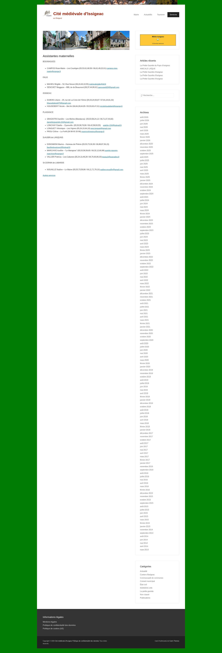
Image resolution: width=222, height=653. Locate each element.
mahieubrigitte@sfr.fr (97, 84)
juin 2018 (144, 417)
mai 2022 (144, 277)
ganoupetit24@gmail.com (108, 87)
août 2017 (144, 443)
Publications (145, 598)
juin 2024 (144, 204)
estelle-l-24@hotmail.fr (112, 125)
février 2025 (145, 177)
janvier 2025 (145, 180)
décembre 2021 (146, 293)
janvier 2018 (145, 430)
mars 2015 (144, 520)
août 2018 (144, 410)
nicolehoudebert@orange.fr (111, 106)
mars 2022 (144, 283)
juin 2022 (144, 274)
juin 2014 (144, 540)
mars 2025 (144, 174)
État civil (143, 585)
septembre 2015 (146, 503)
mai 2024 (144, 207)
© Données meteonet (158, 43)
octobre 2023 (145, 227)
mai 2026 (144, 127)
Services (173, 15)
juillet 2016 (144, 477)
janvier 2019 (145, 400)
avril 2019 (144, 393)
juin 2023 (144, 237)
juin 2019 (144, 387)
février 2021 (145, 323)
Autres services (49, 175)
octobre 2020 (145, 337)
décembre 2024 (146, 184)
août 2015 (144, 506)
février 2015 (145, 523)
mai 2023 (144, 240)
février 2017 (145, 460)
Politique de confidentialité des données (59, 625)
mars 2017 (144, 457)
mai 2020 (144, 353)
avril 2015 (144, 516)
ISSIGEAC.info (146, 588)
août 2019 (144, 380)
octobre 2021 (145, 300)
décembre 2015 (146, 493)
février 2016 (145, 490)
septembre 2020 (146, 340)
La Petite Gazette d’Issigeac (151, 72)
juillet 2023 (144, 234)
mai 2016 (144, 480)
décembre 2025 (146, 144)
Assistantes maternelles (58, 56)
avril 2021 (144, 317)
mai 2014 (144, 543)
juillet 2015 (144, 510)
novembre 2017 (146, 437)
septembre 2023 (146, 230)
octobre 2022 (145, 264)
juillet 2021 (144, 307)
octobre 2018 (145, 407)
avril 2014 (144, 546)
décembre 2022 (146, 257)
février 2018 (145, 427)
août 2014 (144, 536)
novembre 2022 (146, 260)
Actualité (143, 571)
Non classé (144, 595)
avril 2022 (144, 280)
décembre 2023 (146, 220)
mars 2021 (144, 320)
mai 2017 (144, 450)
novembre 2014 (146, 530)
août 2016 (144, 473)
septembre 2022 (146, 267)
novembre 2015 (146, 496)
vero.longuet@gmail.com (101, 128)
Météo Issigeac (158, 37)
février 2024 (145, 214)
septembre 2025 (146, 154)
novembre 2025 (146, 147)
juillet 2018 (144, 413)
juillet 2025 (144, 160)
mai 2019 (144, 390)
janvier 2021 (145, 327)
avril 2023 (144, 244)
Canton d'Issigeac (147, 575)
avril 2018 (144, 420)
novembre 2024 (146, 187)
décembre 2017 (146, 433)
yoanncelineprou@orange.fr (92, 132)
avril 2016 (144, 483)
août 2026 (144, 117)
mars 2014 (144, 550)
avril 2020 (144, 357)
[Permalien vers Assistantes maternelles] (86, 40)
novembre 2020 (146, 333)
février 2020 (145, 363)
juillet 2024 (144, 200)
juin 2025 (144, 164)
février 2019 (145, 397)
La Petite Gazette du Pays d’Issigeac (155, 65)
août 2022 (144, 270)
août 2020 (144, 343)
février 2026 (145, 137)
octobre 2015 (145, 500)
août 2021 (144, 303)
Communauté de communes (151, 578)
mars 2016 (144, 486)
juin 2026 (144, 124)
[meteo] (158, 40)
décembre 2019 (146, 370)
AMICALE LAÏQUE (148, 69)
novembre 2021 (146, 297)
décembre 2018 (146, 403)
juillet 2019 (144, 383)
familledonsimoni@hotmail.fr (58, 147)
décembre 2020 (146, 330)
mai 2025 (144, 167)
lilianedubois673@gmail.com (59, 103)
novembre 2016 (146, 466)
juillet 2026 (144, 120)
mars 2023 (144, 247)
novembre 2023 (146, 224)
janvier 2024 (145, 217)
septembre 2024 (146, 194)
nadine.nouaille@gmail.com (111, 170)
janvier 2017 (145, 463)
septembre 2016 (146, 470)
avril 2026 (144, 130)
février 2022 (145, 287)
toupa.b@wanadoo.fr (110, 157)
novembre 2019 (146, 373)
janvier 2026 (145, 140)
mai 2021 (144, 313)
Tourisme (161, 15)
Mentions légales (50, 622)
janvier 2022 (145, 290)
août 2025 (144, 157)
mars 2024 (144, 210)
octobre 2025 (145, 150)
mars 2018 (144, 423)
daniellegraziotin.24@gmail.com (60, 122)
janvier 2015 (145, 526)
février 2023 (145, 250)
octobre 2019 (145, 377)
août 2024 (144, 197)
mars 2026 (144, 134)
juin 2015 (144, 513)
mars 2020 (144, 360)
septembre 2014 (146, 533)
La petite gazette (147, 591)
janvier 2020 (145, 367)
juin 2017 (144, 446)
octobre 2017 (145, 440)
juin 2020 (144, 350)
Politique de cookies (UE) (53, 629)
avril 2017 (144, 453)
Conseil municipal (147, 581)
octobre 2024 (145, 190)
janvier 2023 (145, 254)
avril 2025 (144, 170)
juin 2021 (144, 310)
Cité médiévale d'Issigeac (78, 13)
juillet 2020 (144, 347)
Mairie (136, 15)
